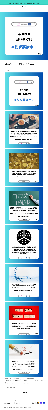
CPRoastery (7, 407)
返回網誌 (25, 392)
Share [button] (8, 70)
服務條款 (25, 407)
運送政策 (29, 407)
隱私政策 (21, 407)
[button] (2, 8)
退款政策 (17, 407)
